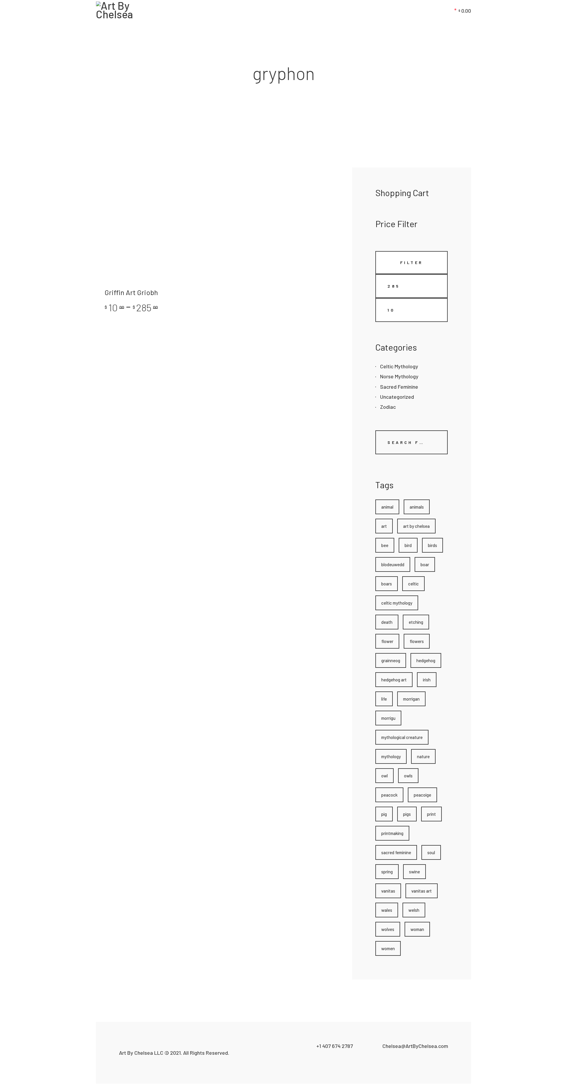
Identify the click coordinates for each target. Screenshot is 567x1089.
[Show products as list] (106, 180)
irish (427, 679)
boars (386, 583)
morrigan (411, 698)
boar (425, 564)
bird (408, 545)
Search (385, 457)
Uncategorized (397, 396)
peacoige (422, 794)
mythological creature (402, 737)
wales (386, 910)
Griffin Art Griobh (131, 292)
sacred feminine (396, 852)
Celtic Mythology (399, 366)
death (386, 622)
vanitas (388, 890)
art (384, 526)
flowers (417, 641)
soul (431, 852)
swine (414, 871)
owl (384, 775)
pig (384, 814)
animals (417, 506)
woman (417, 929)
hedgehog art (394, 679)
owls (408, 775)
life (384, 698)
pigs (407, 814)
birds (432, 545)
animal (387, 506)
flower (387, 641)
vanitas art (421, 890)
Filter (411, 262)
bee (384, 545)
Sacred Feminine (399, 386)
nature (423, 756)
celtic (413, 583)
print (431, 814)
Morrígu (388, 718)
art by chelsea (416, 526)
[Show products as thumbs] (98, 180)
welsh (413, 910)
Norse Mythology (399, 376)
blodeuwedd (392, 564)
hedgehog (425, 660)
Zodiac (388, 406)
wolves (387, 929)
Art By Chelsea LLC (141, 1052)
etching (416, 622)
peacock (389, 794)
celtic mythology (396, 602)
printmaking (392, 833)
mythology (391, 756)
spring (387, 871)
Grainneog (390, 660)
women (388, 948)
